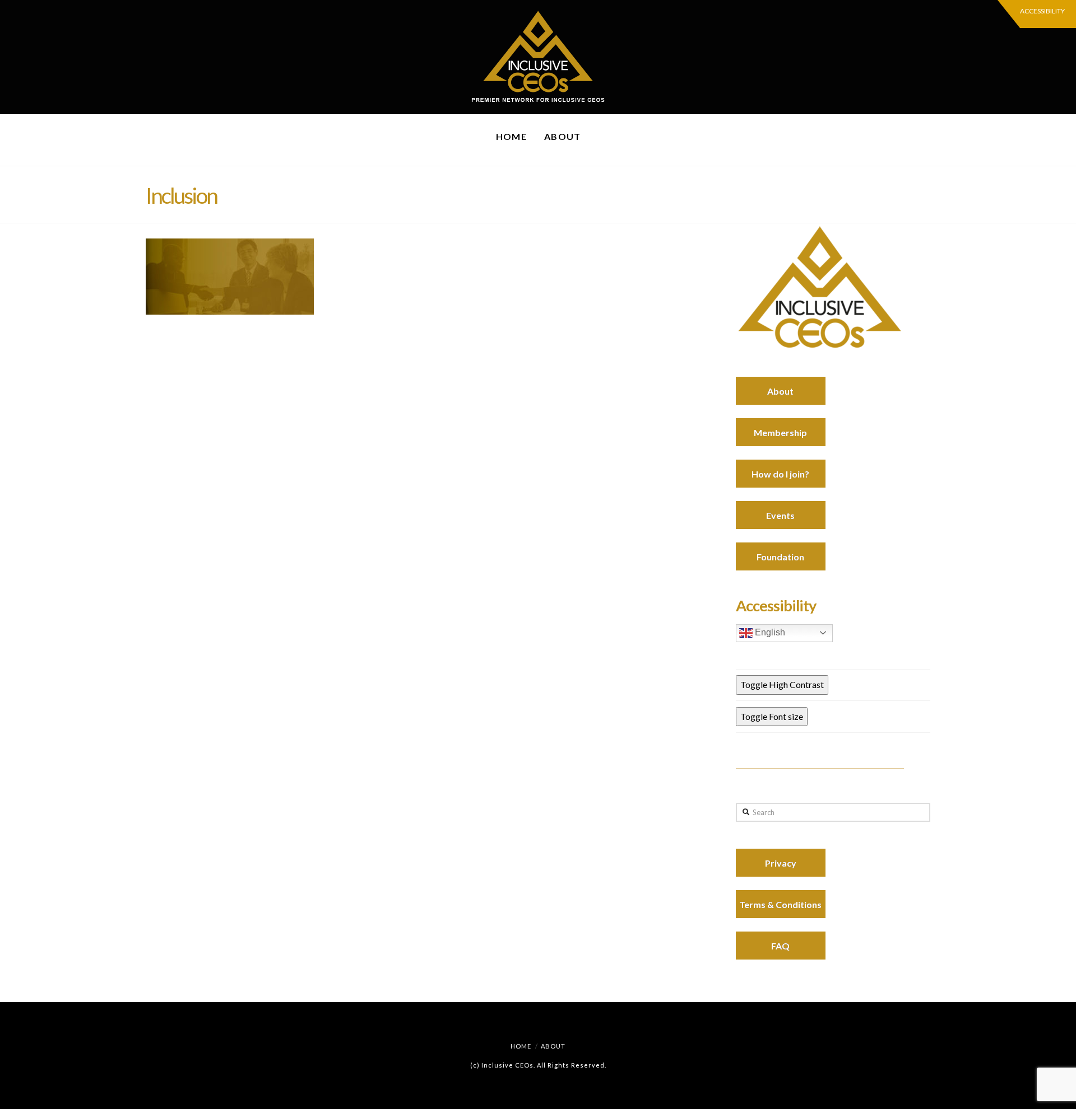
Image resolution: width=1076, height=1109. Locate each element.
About (553, 1046)
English (769, 632)
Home (521, 1046)
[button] (1037, 14)
